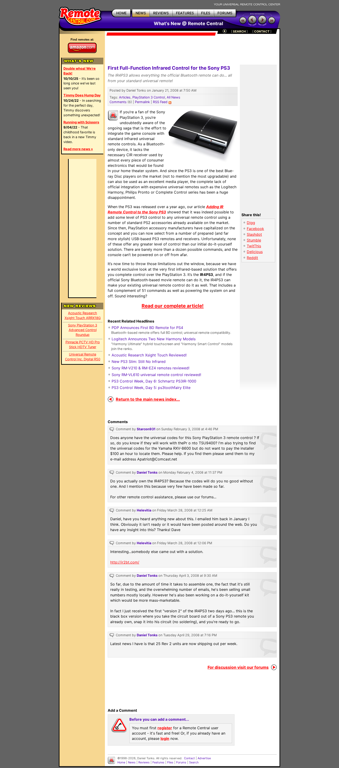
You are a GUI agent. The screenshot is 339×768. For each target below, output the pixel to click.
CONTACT (262, 31)
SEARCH (239, 31)
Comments (118, 102)
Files (170, 762)
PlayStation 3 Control (148, 97)
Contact (189, 758)
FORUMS (224, 13)
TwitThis (254, 246)
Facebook (255, 228)
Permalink (142, 102)
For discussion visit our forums (238, 667)
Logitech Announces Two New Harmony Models (154, 339)
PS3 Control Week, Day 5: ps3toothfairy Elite (151, 387)
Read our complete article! (173, 306)
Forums (181, 762)
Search (194, 762)
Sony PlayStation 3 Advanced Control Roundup (82, 330)
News (132, 762)
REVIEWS (161, 13)
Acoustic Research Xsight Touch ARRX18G (83, 315)
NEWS (141, 13)
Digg (251, 222)
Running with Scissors (81, 122)
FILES (205, 13)
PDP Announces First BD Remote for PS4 (147, 327)
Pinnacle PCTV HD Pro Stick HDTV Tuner (82, 344)
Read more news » (78, 149)
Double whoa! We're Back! (79, 70)
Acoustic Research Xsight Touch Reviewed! (149, 355)
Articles (125, 97)
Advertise (204, 758)
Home (121, 762)
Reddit (252, 257)
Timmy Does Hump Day (82, 95)
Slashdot (254, 234)
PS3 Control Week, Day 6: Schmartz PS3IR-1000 (154, 381)
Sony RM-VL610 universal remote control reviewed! (156, 374)
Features (158, 762)
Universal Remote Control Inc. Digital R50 (82, 356)
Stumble (254, 240)
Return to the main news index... (148, 399)
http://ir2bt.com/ (124, 562)
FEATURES (185, 13)
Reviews (144, 762)
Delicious (255, 251)
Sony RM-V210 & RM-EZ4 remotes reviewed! (150, 368)
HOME (121, 13)
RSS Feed (160, 102)
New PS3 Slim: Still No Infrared (139, 361)
